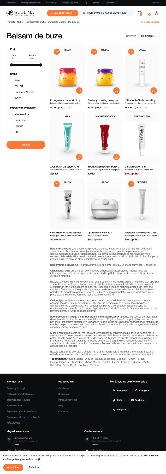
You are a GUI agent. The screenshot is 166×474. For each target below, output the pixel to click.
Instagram (144, 391)
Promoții (10, 22)
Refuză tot (34, 467)
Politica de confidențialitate (20, 394)
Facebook (121, 391)
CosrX (132, 359)
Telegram (121, 410)
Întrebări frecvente (70, 3)
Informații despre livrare (30, 3)
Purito (146, 362)
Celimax (121, 359)
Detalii (16, 445)
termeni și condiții (31, 459)
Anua (17, 81)
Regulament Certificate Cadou (21, 411)
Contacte (110, 3)
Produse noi (74, 22)
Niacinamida (21, 114)
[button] (139, 13)
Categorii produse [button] (63, 13)
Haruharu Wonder (24, 92)
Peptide (18, 126)
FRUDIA (18, 86)
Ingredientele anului (35, 22)
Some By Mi (70, 365)
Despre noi (96, 3)
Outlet (20, 22)
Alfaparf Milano (74, 359)
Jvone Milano (92, 362)
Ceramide (19, 120)
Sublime (83, 365)
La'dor (115, 362)
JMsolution (77, 362)
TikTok (120, 400)
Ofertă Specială (152, 22)
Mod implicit (147, 36)
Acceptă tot (13, 467)
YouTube (139, 400)
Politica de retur (14, 406)
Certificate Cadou (57, 22)
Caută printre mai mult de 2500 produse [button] (106, 13)
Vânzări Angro (51, 3)
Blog (85, 3)
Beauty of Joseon (105, 359)
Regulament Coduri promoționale (23, 417)
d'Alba (17, 98)
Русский (156, 3)
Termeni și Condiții (15, 388)
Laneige (125, 362)
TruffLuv (94, 365)
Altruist (89, 359)
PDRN (17, 132)
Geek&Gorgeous (59, 362)
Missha (137, 362)
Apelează (95, 445)
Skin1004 (55, 365)
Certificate (11, 3)
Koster (106, 362)
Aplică (26, 145)
